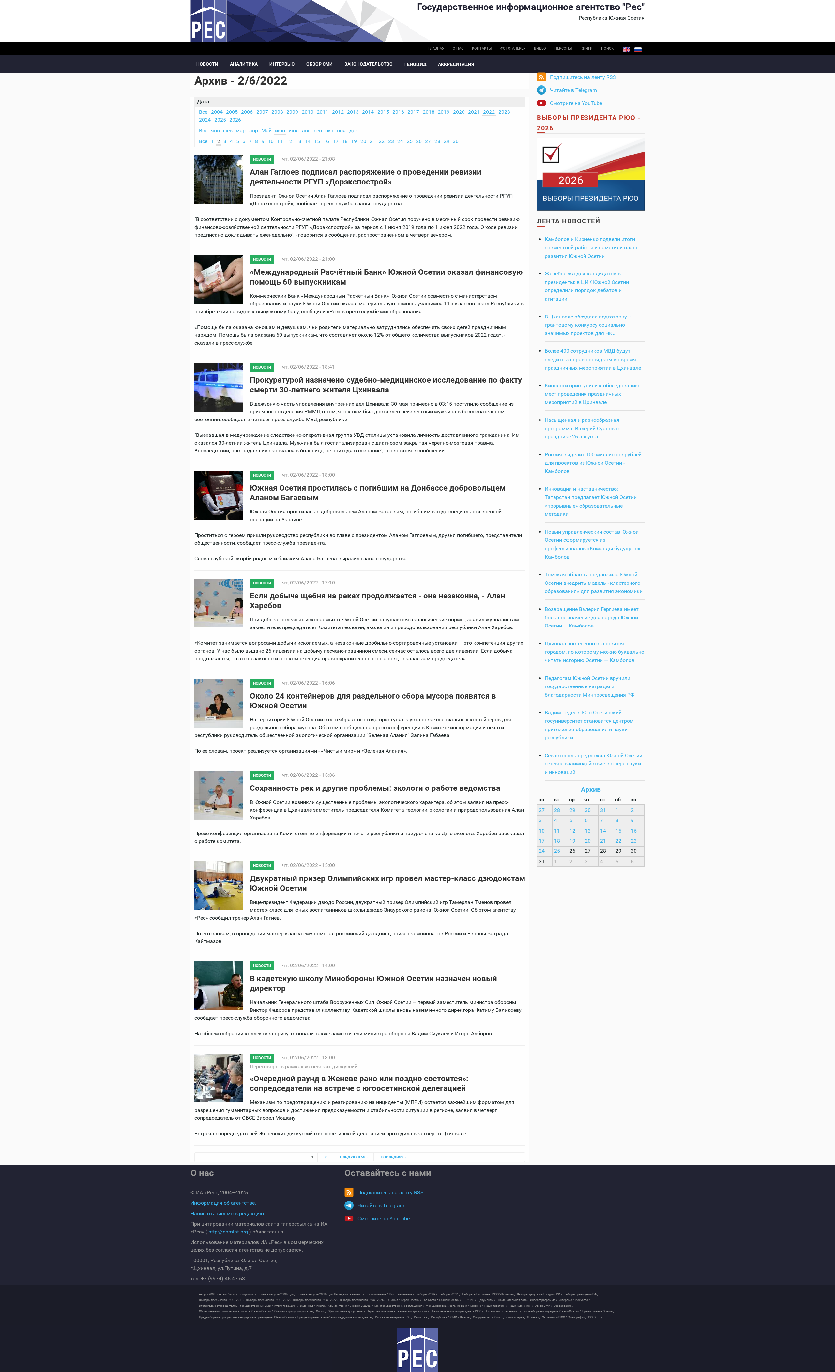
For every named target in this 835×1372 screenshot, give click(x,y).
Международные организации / (447, 1305)
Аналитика (244, 63)
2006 (247, 112)
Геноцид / (393, 1300)
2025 (220, 120)
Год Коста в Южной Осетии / (442, 1300)
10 (271, 141)
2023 (504, 112)
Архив (591, 789)
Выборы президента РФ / (581, 1294)
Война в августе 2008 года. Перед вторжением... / (330, 1294)
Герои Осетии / (411, 1300)
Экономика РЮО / (554, 1317)
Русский (638, 50)
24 (400, 141)
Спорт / (499, 1317)
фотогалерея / (516, 1317)
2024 (205, 120)
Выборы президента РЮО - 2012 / (269, 1300)
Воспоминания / (377, 1294)
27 (428, 141)
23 (391, 141)
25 (410, 141)
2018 (428, 112)
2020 (459, 112)
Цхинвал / (534, 1317)
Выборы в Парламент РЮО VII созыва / (489, 1294)
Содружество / (483, 1317)
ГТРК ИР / (469, 1300)
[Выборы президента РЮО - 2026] (591, 173)
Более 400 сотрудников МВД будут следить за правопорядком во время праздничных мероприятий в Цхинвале (593, 359)
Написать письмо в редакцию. (227, 1213)
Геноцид (415, 64)
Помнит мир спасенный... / (503, 1311)
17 (336, 141)
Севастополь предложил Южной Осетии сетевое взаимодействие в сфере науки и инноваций (593, 763)
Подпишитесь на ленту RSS (583, 77)
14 (308, 141)
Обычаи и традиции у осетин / (294, 1311)
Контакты (482, 48)
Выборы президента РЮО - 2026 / (363, 1300)
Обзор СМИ (319, 63)
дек (353, 130)
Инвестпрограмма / (543, 1300)
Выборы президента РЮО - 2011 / (222, 1300)
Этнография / (577, 1317)
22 (382, 141)
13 (298, 141)
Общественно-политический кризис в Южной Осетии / (236, 1311)
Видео (540, 48)
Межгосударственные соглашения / (399, 1305)
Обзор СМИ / (543, 1305)
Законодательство (368, 63)
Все (203, 112)
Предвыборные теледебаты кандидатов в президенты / (335, 1317)
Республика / (440, 1317)
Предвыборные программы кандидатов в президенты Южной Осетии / (247, 1317)
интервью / (566, 1300)
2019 (443, 112)
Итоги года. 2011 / (286, 1305)
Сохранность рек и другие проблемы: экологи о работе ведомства (375, 788)
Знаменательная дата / (513, 1300)
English (626, 50)
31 (603, 810)
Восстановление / (401, 1294)
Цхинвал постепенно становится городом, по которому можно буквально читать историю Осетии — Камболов (594, 652)
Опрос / (321, 1311)
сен (318, 130)
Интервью (282, 63)
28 (437, 141)
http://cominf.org (228, 1232)
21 (372, 141)
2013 (353, 112)
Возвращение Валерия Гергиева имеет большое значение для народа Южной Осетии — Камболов (592, 617)
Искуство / (582, 1300)
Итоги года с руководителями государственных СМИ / (236, 1305)
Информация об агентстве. (223, 1203)
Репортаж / (422, 1317)
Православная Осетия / (598, 1311)
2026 (235, 120)
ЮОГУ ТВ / (595, 1317)
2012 (338, 112)
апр (253, 130)
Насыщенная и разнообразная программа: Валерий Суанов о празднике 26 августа (582, 428)
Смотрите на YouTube (576, 103)
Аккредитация (456, 64)
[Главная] (417, 1350)
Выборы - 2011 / (450, 1294)
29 (446, 141)
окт (329, 130)
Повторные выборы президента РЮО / (457, 1311)
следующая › (354, 1157)
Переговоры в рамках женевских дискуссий (303, 1066)
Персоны (563, 48)
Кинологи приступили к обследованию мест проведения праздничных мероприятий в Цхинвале (592, 393)
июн (280, 130)
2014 (368, 112)
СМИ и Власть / (461, 1317)
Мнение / (476, 1305)
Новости (207, 63)
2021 (474, 112)
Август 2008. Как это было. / (218, 1294)
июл (294, 130)
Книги (587, 48)
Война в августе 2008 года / (277, 1294)
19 (354, 141)
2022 (489, 112)
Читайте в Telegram (573, 90)
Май (266, 130)
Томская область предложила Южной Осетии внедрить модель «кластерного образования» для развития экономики (594, 582)
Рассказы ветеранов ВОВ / (394, 1317)
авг (306, 130)
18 (345, 141)
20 (363, 141)
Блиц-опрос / (247, 1294)
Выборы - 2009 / (426, 1294)
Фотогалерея (512, 48)
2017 (413, 112)
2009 (292, 112)
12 (289, 141)
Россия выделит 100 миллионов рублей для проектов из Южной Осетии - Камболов (593, 462)
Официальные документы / (346, 1311)
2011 (322, 112)
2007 (262, 112)
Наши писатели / (495, 1305)
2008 (277, 112)
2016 (398, 112)
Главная (436, 48)
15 (317, 141)
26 (419, 141)
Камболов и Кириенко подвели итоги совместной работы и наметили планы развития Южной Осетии (592, 247)
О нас (458, 48)
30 (456, 141)
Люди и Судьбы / (361, 1305)
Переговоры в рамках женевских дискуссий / (398, 1311)
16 (326, 141)
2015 (383, 112)
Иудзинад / (307, 1305)
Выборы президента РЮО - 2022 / (316, 1300)
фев (228, 130)
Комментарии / (338, 1305)
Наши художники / (521, 1305)
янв (215, 130)
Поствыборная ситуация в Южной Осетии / (552, 1311)
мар (241, 130)
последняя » (393, 1157)
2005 (232, 112)
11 (280, 141)
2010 (307, 112)
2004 (217, 112)
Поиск (607, 48)
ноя (341, 130)
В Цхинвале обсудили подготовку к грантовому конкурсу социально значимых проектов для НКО (588, 325)
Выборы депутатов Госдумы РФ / (539, 1294)
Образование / (564, 1305)
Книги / (321, 1305)
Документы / (486, 1300)
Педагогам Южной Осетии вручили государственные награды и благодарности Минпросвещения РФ (589, 686)
